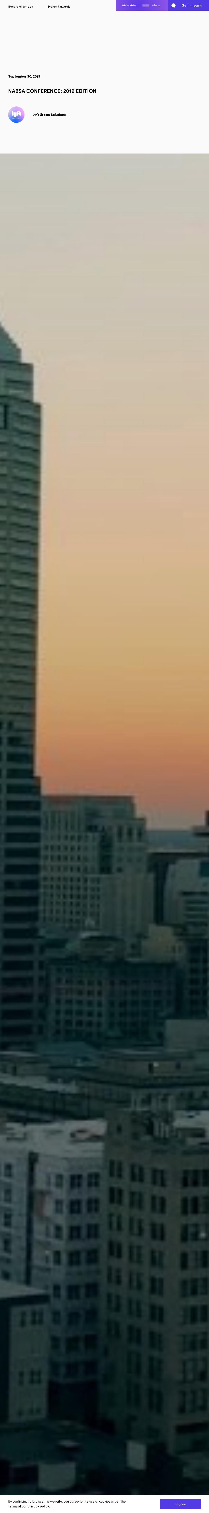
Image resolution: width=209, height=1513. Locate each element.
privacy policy (38, 1506)
